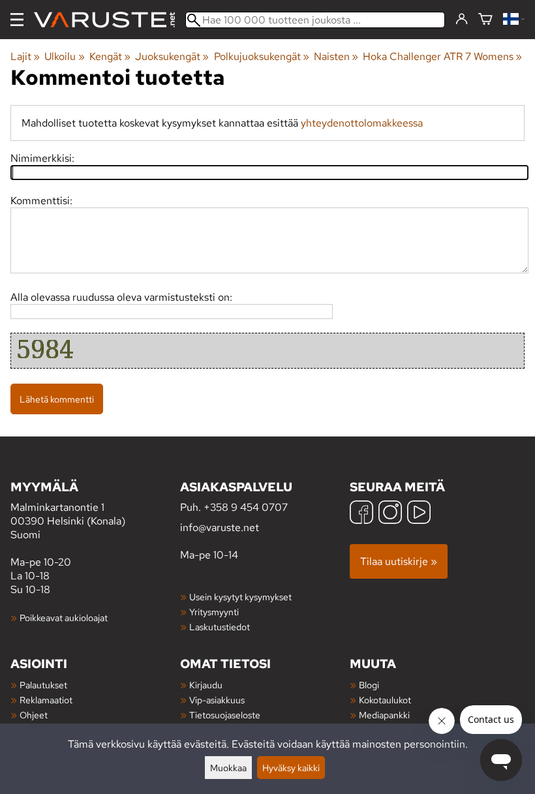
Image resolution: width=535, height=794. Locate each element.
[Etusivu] (109, 20)
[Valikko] (16, 19)
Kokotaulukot (385, 700)
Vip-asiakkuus (217, 700)
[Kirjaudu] (461, 19)
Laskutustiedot (219, 626)
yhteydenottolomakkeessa (362, 123)
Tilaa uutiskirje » (398, 561)
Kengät (109, 56)
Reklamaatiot (46, 700)
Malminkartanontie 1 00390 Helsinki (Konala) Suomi (67, 510)
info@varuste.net (219, 527)
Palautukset (43, 685)
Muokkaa (228, 767)
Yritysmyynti (214, 611)
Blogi (369, 685)
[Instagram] (390, 513)
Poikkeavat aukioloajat (64, 617)
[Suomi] (514, 20)
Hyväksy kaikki (291, 767)
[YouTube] (419, 513)
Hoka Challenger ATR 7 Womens (442, 56)
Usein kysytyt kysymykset (240, 596)
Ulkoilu (64, 56)
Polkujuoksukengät (261, 56)
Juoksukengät (172, 56)
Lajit (25, 56)
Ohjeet (34, 715)
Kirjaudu (205, 685)
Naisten (336, 56)
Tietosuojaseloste (224, 715)
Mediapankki (384, 715)
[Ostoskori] (485, 20)
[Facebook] (361, 513)
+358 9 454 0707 (246, 507)
